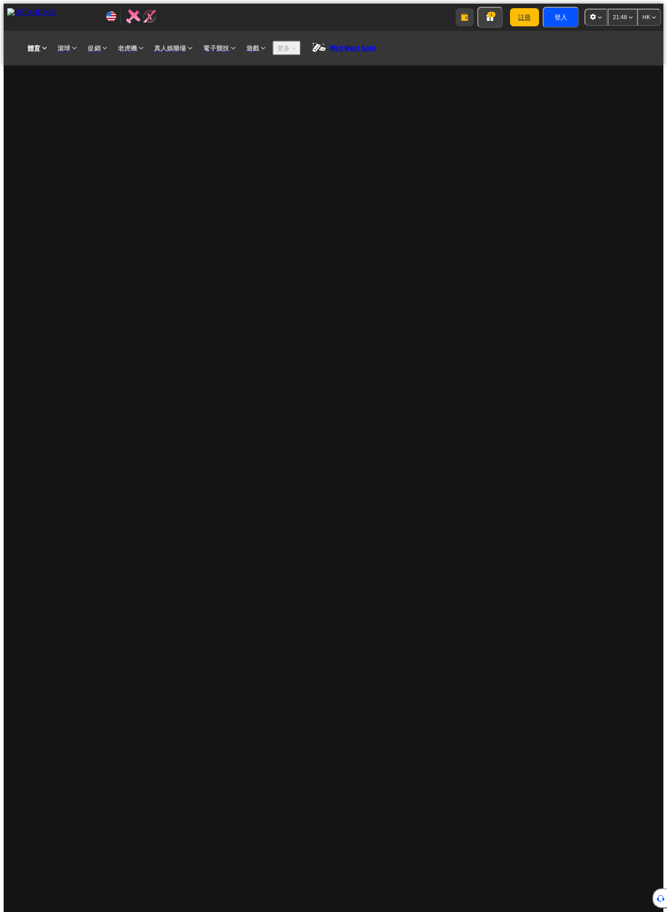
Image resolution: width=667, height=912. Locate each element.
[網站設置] (595, 17)
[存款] (465, 17)
